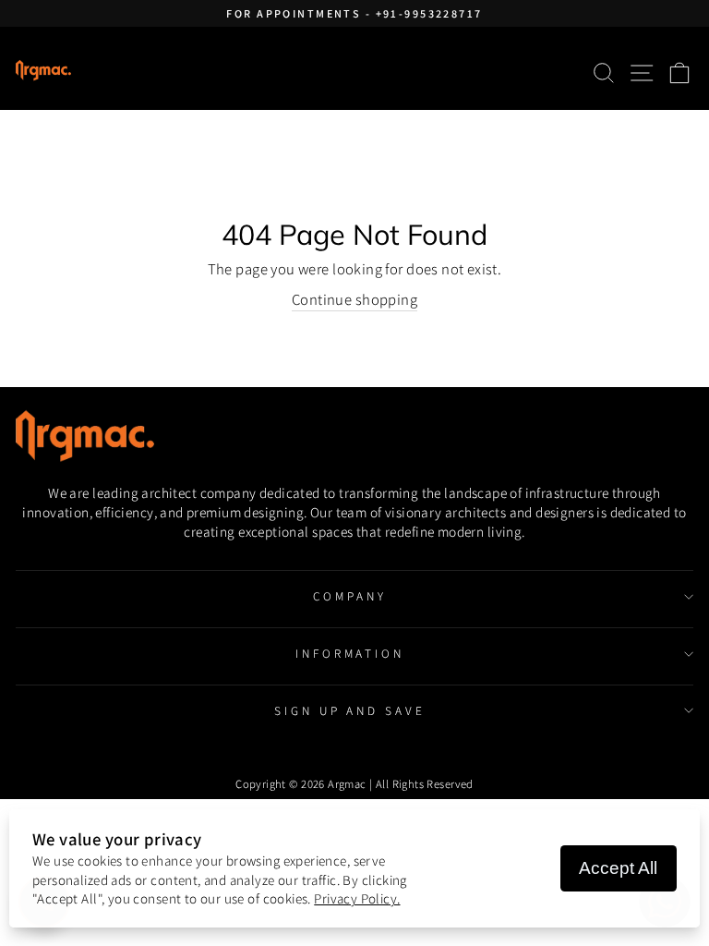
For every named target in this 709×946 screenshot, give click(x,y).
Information (350, 653)
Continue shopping (354, 299)
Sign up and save (350, 710)
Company (350, 596)
